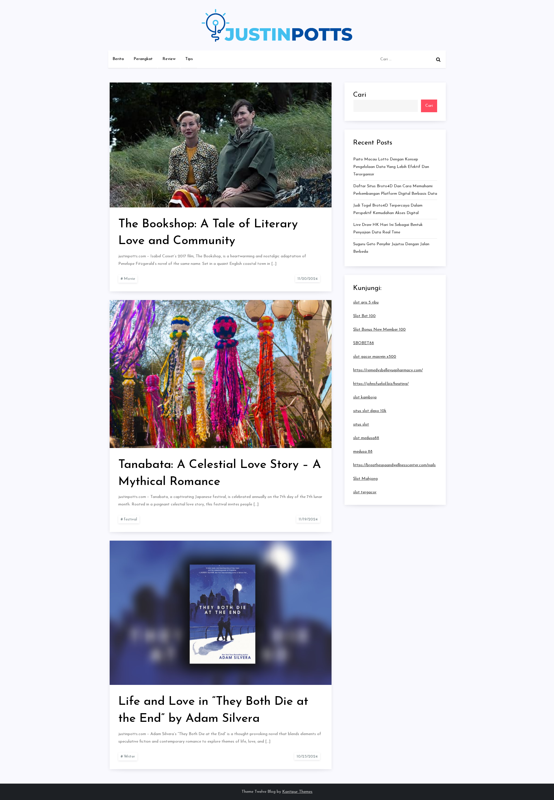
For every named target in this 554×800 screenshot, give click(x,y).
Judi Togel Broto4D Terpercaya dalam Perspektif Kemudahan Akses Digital (387, 209)
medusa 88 (363, 451)
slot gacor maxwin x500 (374, 357)
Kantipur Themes (297, 792)
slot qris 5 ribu (366, 302)
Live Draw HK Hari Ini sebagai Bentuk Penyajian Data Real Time (388, 229)
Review (168, 59)
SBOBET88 (363, 343)
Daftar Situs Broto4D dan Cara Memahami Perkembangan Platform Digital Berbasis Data (395, 190)
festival (130, 519)
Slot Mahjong (365, 479)
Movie (129, 279)
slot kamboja (365, 397)
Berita (118, 59)
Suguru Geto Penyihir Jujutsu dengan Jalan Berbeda (391, 248)
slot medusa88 (366, 438)
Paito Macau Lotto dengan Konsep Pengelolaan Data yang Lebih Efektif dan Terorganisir (391, 167)
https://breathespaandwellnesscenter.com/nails (394, 465)
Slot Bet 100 (364, 316)
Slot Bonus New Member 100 (379, 329)
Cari (359, 94)
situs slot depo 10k (369, 411)
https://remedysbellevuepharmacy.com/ (388, 370)
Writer (129, 756)
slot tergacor (365, 492)
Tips (189, 59)
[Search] (438, 59)
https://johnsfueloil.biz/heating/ (381, 384)
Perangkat (143, 59)
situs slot (361, 424)
